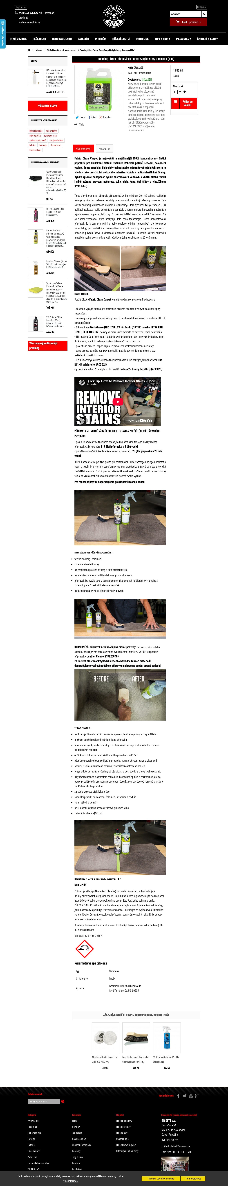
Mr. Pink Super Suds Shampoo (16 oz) (55, 210)
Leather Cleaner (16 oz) (56, 261)
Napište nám (21, 7)
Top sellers (77, 1132)
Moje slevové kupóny (126, 1144)
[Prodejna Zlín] (175, 1166)
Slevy (34, 61)
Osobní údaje (122, 1138)
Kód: (130, 67)
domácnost (56, 145)
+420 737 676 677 (28, 13)
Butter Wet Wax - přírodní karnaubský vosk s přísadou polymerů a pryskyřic (55, 235)
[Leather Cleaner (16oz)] (35, 268)
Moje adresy (121, 1132)
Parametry (104, 148)
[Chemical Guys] (114, 16)
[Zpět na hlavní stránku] (29, 50)
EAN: (130, 73)
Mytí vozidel (18, 39)
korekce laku (35, 149)
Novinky (76, 1126)
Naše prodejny (79, 1138)
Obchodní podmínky (81, 1144)
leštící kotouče (35, 130)
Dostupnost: (135, 79)
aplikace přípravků (37, 140)
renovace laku (50, 135)
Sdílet (93, 117)
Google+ (107, 117)
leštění (32, 145)
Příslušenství (121, 39)
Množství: (178, 86)
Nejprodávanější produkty (45, 162)
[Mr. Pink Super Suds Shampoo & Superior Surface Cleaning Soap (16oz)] (35, 215)
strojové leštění (56, 140)
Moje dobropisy (123, 1126)
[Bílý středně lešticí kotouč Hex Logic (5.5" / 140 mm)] (105, 1037)
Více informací (70, 1181)
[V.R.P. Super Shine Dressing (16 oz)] (35, 324)
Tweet (82, 117)
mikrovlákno (51, 130)
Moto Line (142, 39)
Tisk (81, 124)
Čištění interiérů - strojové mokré (61, 50)
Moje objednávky (124, 1120)
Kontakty (76, 1151)
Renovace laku (62, 39)
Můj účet (120, 1115)
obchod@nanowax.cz (180, 1146)
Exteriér (83, 39)
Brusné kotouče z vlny (38, 1163)
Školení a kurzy (207, 39)
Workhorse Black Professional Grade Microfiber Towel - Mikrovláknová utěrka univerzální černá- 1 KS (56, 178)
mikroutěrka (35, 135)
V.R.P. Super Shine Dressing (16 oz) (54, 319)
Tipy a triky (162, 39)
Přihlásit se (201, 7)
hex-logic (43, 145)
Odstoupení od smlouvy (127, 1151)
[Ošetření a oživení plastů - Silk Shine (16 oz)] (167, 1037)
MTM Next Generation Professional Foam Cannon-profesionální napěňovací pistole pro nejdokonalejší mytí (56, 76)
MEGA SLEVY (183, 39)
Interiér (100, 39)
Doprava (76, 1163)
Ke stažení (77, 1169)
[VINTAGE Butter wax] (35, 237)
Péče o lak (39, 39)
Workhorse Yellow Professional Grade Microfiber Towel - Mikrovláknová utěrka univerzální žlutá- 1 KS (55, 289)
